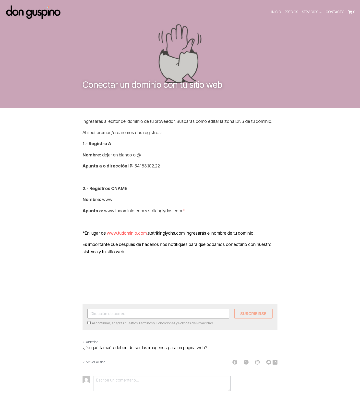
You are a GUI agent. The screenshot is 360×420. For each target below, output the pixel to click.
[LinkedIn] (257, 362)
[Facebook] (234, 362)
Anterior (92, 342)
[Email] (268, 362)
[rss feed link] (275, 362)
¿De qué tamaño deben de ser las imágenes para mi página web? (145, 347)
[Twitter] (246, 362)
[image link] (33, 12)
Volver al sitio (95, 362)
